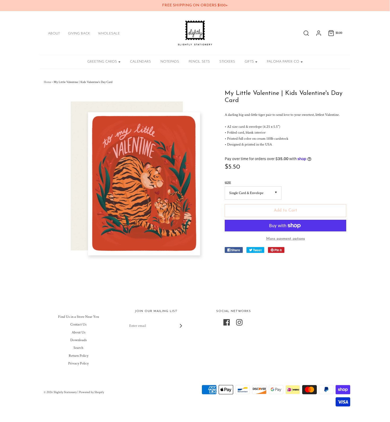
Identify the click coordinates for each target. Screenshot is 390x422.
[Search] (303, 33)
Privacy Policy (78, 363)
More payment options (285, 239)
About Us (78, 332)
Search (78, 347)
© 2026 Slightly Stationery (60, 392)
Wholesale (109, 33)
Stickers (227, 61)
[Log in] (316, 33)
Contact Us (78, 324)
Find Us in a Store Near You (78, 316)
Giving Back (79, 33)
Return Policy (78, 355)
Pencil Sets (199, 61)
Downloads (78, 340)
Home (47, 82)
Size (228, 183)
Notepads (170, 61)
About (54, 33)
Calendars (140, 61)
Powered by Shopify (91, 392)
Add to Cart (285, 210)
